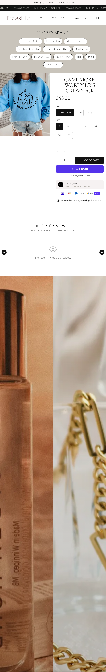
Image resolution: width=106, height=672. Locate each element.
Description (63, 151)
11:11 (79, 57)
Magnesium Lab (75, 41)
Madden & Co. (41, 57)
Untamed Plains (30, 41)
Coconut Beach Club (57, 49)
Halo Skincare (19, 57)
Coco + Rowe (53, 64)
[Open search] (86, 18)
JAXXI (91, 57)
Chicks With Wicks (28, 49)
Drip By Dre (81, 49)
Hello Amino (53, 41)
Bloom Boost (63, 57)
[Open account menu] (91, 18)
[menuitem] (62, 17)
